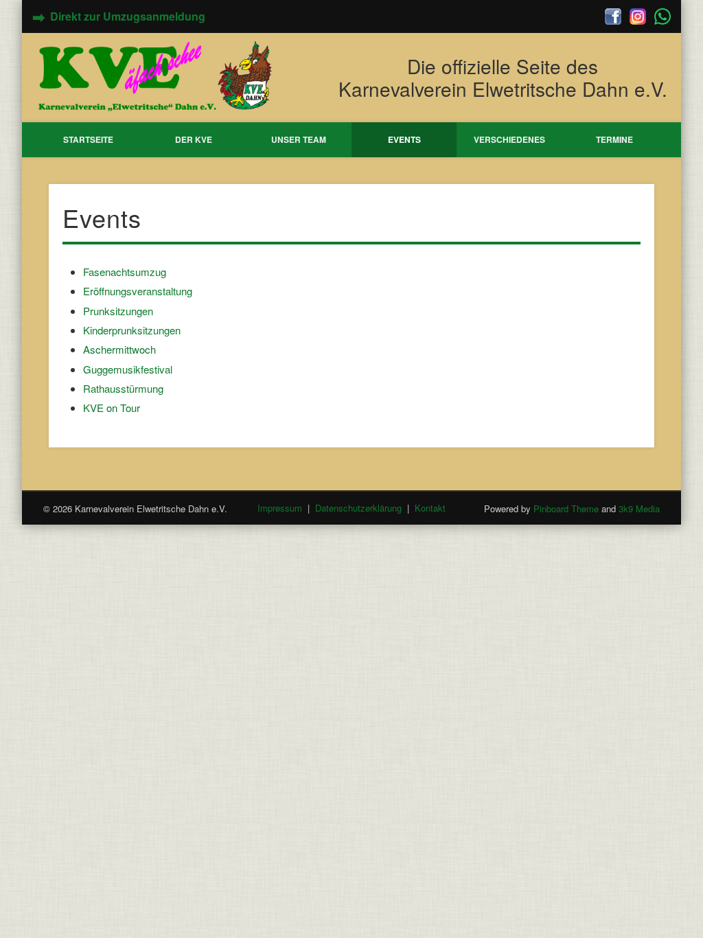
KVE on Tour (111, 407)
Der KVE (193, 139)
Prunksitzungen (118, 311)
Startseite (88, 139)
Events (404, 139)
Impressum (279, 508)
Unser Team (298, 139)
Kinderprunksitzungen (132, 330)
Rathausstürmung (123, 388)
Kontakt (430, 508)
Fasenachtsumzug (124, 271)
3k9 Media (639, 508)
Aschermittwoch (119, 349)
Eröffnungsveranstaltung (137, 291)
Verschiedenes (509, 139)
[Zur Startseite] (156, 76)
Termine (614, 139)
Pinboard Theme (566, 508)
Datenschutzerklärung (358, 508)
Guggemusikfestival (127, 369)
